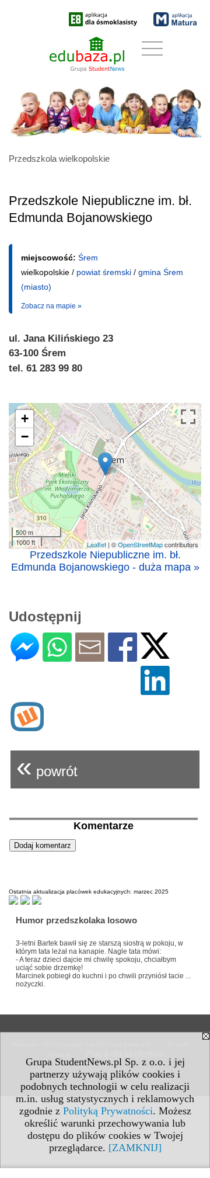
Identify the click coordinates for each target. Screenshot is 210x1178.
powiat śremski (103, 272)
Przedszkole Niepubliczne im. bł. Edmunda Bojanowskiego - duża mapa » (105, 561)
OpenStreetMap (140, 544)
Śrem (88, 257)
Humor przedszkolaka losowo (76, 920)
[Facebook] (122, 657)
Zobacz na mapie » (51, 306)
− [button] (25, 436)
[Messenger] (24, 657)
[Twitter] (155, 654)
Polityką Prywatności (108, 1111)
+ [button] (25, 418)
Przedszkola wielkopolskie (59, 159)
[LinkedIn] (155, 690)
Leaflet (96, 544)
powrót (47, 766)
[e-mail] (89, 657)
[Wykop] (27, 726)
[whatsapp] (57, 657)
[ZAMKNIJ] (135, 1147)
